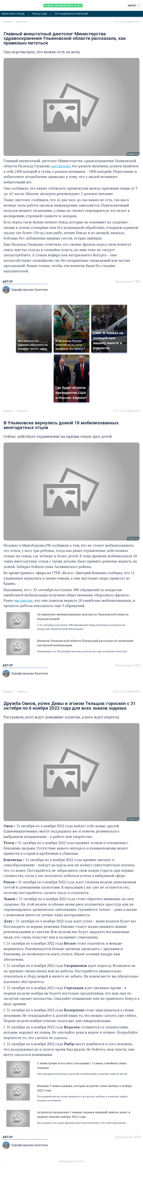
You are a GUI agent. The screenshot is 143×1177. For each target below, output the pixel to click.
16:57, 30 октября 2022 (126, 691)
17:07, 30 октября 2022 (126, 410)
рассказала (61, 166)
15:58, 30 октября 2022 (126, 1162)
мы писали (23, 600)
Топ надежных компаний (71, 14)
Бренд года (39, 14)
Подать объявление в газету (63, 5)
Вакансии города (13, 14)
